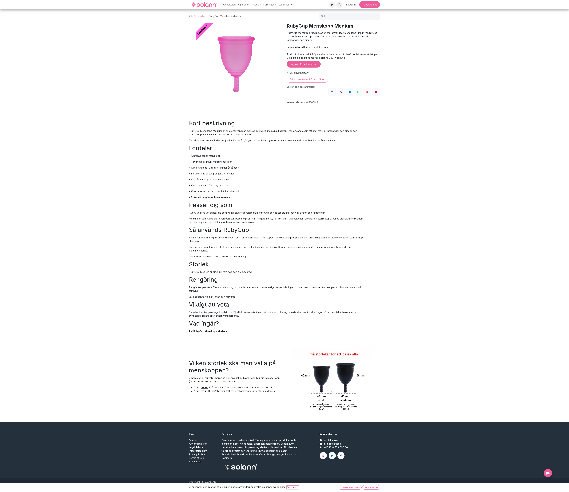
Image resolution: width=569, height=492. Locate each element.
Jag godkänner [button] (371, 487)
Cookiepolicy (293, 487)
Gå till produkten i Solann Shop (307, 79)
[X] (340, 91)
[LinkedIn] (349, 91)
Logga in (351, 4)
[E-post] (376, 91)
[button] (339, 4)
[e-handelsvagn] (332, 4)
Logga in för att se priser (304, 64)
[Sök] (375, 16)
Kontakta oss (369, 4)
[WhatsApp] (358, 91)
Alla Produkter (197, 16)
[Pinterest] (367, 91)
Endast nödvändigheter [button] (350, 487)
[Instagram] (323, 455)
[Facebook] (332, 91)
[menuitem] (229, 5)
